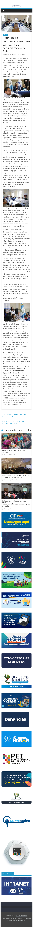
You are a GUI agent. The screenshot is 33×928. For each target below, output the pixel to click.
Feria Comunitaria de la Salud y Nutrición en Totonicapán (14, 415)
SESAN (5, 34)
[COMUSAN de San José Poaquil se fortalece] (16, 434)
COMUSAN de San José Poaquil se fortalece (14, 452)
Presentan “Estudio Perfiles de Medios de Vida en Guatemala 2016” (16, 477)
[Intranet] (16, 878)
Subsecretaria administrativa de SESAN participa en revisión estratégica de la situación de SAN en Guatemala (16, 504)
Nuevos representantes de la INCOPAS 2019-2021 (13, 422)
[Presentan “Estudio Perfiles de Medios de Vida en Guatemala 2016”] (16, 459)
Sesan (15, 54)
